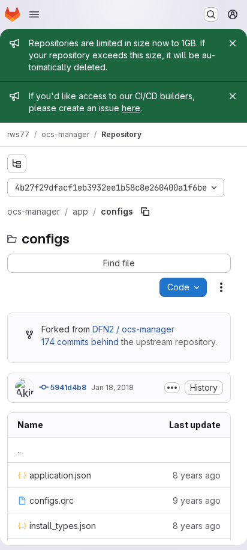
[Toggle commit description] (172, 387)
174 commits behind (80, 342)
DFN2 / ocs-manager (133, 329)
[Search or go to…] (211, 14)
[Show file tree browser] (16, 163)
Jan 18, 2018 (112, 387)
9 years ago (197, 500)
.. (19, 450)
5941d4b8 (67, 387)
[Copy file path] (145, 211)
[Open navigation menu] (34, 14)
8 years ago (197, 475)
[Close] (232, 43)
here (131, 108)
